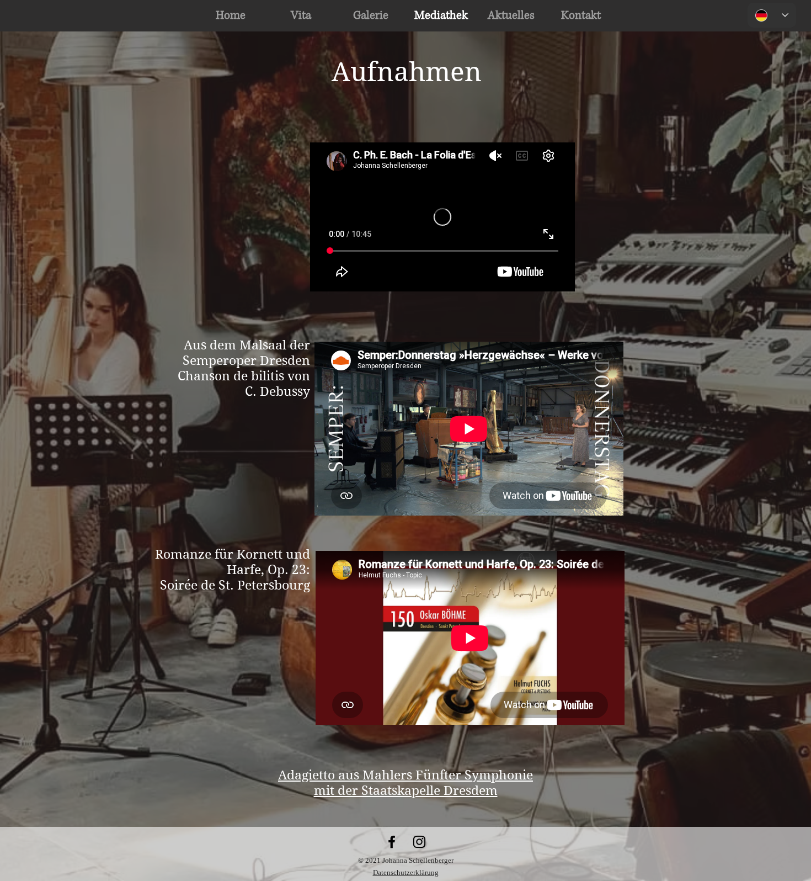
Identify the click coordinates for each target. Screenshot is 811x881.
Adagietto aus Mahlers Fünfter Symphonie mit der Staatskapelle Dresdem (405, 782)
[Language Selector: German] (772, 15)
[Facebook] (391, 842)
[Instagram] (419, 842)
